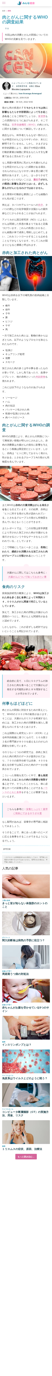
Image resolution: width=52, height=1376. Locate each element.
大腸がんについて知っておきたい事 (27, 576)
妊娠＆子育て (7, 971)
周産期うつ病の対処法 (15, 974)
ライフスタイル (7, 1075)
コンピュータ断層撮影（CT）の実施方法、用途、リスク (25, 1113)
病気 (9, 11)
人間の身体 (6, 900)
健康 (3, 11)
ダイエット (6, 937)
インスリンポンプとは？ (16, 1044)
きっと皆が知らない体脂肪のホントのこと (24, 905)
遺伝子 (37, 179)
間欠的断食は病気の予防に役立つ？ (23, 940)
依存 (40, 204)
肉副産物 (40, 376)
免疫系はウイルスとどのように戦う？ (24, 1078)
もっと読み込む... (26, 1156)
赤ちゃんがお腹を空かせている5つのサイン (25, 1009)
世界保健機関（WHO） (24, 124)
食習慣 (41, 116)
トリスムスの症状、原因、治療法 (22, 1149)
